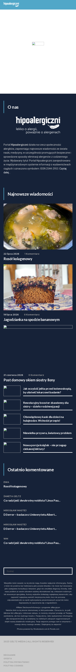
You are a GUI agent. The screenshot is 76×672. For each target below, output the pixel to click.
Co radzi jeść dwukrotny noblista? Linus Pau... (32, 500)
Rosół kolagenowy (15, 486)
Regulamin (9, 655)
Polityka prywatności (16, 662)
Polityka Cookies (13, 666)
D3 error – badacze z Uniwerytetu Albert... (30, 514)
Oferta (8, 659)
